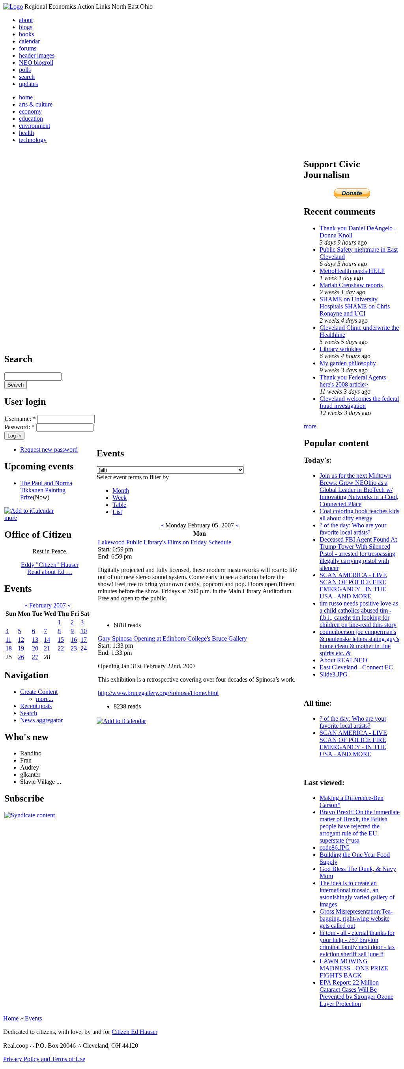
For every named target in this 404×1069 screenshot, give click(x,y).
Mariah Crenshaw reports (351, 285)
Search (28, 713)
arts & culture (35, 104)
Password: (19, 427)
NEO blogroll (36, 62)
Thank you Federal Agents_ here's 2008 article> (354, 381)
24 (83, 648)
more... (44, 698)
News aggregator (41, 720)
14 (47, 639)
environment (34, 125)
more (10, 517)
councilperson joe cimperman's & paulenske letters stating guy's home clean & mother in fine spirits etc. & (359, 642)
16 (74, 639)
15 (61, 639)
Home (11, 1018)
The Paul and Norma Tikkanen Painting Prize (46, 490)
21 (47, 648)
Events (33, 1018)
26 (21, 657)
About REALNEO (343, 660)
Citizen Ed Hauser (134, 1031)
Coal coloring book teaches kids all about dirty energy (359, 514)
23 (74, 648)
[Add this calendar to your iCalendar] (29, 510)
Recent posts (36, 706)
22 (61, 648)
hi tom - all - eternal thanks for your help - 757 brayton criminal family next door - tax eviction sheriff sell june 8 (357, 943)
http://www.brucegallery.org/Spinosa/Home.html (158, 693)
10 (83, 631)
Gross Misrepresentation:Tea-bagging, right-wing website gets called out (356, 918)
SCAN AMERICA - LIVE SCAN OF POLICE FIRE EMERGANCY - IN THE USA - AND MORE (353, 586)
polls (25, 69)
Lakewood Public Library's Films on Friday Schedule (164, 542)
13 (35, 639)
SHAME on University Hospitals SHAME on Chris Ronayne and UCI (355, 306)
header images (36, 55)
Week (119, 497)
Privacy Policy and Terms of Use (44, 1059)
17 (83, 639)
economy (30, 111)
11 (8, 639)
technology (33, 139)
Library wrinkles (340, 349)
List (117, 511)
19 (21, 648)
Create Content (39, 691)
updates (28, 83)
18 (9, 648)
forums (27, 48)
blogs (25, 27)
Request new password (49, 449)
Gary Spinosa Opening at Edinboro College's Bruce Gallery (172, 638)
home (26, 97)
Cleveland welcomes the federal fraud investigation (359, 402)
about (26, 20)
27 (35, 657)
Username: (20, 418)
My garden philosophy (348, 363)
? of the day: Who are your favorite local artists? (353, 529)
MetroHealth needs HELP (352, 270)
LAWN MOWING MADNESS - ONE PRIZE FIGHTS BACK (354, 968)
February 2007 (47, 605)
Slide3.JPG (334, 674)
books (26, 34)
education (31, 118)
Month (120, 490)
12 (21, 639)
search (27, 76)
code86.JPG (335, 847)
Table (119, 504)
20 (35, 648)
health (26, 132)
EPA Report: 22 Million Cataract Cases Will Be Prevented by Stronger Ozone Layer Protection (356, 993)
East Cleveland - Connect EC (356, 667)
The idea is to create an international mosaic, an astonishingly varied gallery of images (357, 894)
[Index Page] (13, 6)
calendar (29, 41)
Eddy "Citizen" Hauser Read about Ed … (50, 568)
